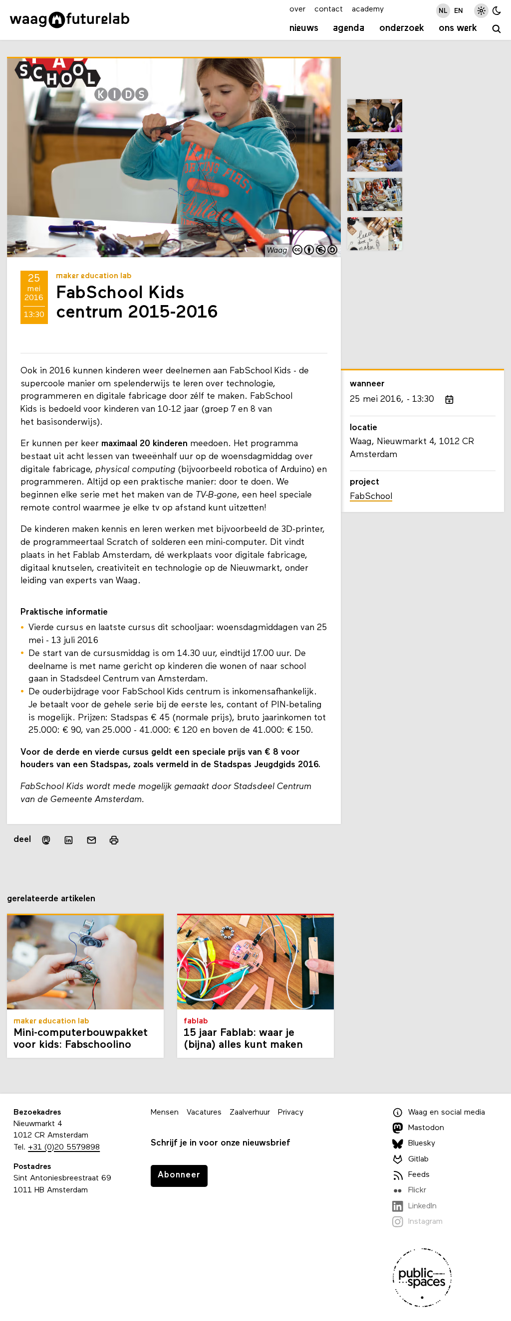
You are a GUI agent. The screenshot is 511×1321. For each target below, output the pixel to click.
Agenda (348, 28)
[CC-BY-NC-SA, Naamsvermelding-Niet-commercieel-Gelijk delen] (315, 251)
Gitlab (418, 1159)
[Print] (114, 840)
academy (368, 9)
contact (328, 9)
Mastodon (426, 1128)
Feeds (419, 1175)
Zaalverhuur (250, 1113)
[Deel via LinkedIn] (68, 839)
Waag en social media (446, 1113)
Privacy (290, 1113)
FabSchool (371, 497)
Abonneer (179, 1175)
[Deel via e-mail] (91, 839)
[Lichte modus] (481, 10)
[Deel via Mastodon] (46, 840)
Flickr (417, 1190)
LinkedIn (422, 1206)
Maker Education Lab (94, 276)
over (297, 9)
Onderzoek (401, 28)
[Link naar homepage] (69, 20)
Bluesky (421, 1144)
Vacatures (204, 1113)
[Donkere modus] (497, 10)
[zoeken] (497, 29)
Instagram (425, 1222)
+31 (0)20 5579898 (64, 1148)
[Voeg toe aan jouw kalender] (449, 399)
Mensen (165, 1113)
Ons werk (458, 28)
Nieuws (303, 28)
